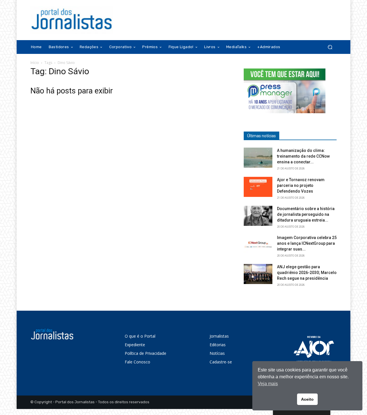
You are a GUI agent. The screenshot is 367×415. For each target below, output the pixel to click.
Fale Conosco (137, 362)
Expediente (135, 344)
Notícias (217, 353)
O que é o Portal (140, 336)
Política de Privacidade (145, 353)
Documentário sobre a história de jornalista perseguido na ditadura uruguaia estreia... (306, 214)
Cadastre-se (221, 362)
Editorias (218, 344)
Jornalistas (219, 336)
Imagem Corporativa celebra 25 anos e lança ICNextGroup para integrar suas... (307, 243)
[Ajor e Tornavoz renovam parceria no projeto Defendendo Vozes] (258, 187)
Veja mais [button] (268, 383)
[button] (330, 47)
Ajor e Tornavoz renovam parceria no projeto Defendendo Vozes (301, 185)
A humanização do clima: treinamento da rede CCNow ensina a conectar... (303, 156)
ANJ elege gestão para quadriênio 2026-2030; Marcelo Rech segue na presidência (307, 273)
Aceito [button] (307, 399)
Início (34, 62)
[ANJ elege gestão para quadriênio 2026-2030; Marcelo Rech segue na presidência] (258, 274)
